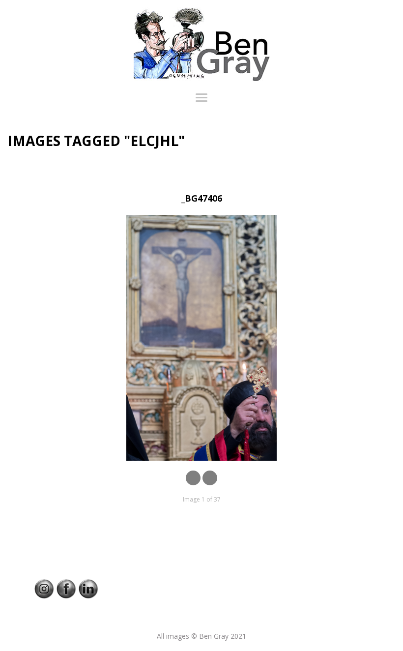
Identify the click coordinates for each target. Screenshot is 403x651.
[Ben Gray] (201, 44)
